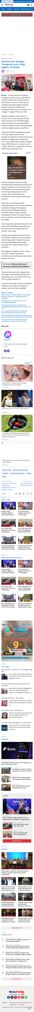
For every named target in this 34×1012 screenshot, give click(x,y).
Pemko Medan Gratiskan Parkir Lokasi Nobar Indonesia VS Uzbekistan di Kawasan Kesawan (18, 960)
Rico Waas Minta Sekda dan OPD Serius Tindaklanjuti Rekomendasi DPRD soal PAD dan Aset (16, 306)
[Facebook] (8, 997)
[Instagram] (18, 997)
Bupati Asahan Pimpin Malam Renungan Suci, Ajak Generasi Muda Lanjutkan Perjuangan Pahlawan (25, 888)
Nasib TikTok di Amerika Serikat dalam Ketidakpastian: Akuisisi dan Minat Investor (8, 485)
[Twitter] (12, 997)
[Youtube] (22, 997)
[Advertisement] (17, 34)
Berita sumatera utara (20, 470)
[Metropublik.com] (9, 4)
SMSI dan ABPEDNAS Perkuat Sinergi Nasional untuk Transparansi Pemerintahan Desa (21, 787)
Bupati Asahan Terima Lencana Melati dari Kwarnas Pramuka (25, 919)
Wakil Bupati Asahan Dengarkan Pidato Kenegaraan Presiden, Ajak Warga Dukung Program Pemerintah (8, 920)
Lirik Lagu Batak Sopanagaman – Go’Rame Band (16, 722)
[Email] (5, 350)
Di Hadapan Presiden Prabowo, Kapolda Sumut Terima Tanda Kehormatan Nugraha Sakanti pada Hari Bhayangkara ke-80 (22, 770)
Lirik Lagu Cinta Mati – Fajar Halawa (12, 698)
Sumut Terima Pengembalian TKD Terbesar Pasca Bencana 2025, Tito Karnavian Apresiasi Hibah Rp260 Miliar (22, 778)
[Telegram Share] (27, 493)
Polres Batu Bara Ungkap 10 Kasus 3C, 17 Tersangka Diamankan (14, 301)
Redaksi (7, 70)
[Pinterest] (15, 997)
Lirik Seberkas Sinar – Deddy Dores (12, 710)
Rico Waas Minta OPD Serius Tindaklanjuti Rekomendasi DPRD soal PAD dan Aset (14, 311)
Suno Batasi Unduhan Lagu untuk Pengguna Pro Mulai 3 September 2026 (16, 763)
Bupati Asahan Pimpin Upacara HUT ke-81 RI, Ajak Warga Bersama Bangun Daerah (8, 888)
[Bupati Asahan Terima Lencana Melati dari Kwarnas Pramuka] (25, 913)
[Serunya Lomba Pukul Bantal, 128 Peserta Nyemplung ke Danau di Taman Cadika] (25, 540)
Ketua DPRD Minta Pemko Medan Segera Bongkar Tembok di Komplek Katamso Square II (18, 973)
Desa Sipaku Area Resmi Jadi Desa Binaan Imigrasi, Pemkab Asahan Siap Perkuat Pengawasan (14, 872)
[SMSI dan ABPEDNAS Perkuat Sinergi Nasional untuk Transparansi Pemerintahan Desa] (6, 787)
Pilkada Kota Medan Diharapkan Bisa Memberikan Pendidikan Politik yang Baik (19, 953)
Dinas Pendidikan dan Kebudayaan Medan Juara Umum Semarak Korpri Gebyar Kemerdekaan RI (16, 316)
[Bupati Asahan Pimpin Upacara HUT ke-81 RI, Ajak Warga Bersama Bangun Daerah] (8, 881)
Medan (29, 473)
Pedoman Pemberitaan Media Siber (20, 1002)
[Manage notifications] (29, 1007)
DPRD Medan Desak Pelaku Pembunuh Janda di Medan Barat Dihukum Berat (18, 947)
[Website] (8, 350)
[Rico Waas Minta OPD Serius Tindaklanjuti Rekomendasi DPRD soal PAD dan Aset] (25, 523)
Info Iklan (21, 1005)
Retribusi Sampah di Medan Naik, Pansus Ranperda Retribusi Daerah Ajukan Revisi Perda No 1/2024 (19, 967)
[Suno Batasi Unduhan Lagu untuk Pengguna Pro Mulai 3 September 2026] (17, 750)
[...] (20, 678)
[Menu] (2, 4)
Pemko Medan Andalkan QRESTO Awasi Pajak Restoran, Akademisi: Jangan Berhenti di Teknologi (15, 296)
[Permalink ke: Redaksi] (2, 71)
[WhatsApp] (25, 997)
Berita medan (6, 470)
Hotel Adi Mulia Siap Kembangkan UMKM (26, 483)
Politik (9, 58)
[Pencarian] (31, 4)
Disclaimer (13, 1005)
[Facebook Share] (16, 493)
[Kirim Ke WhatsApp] (31, 493)
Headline (4, 58)
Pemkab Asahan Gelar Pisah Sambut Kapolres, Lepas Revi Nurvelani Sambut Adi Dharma (25, 904)
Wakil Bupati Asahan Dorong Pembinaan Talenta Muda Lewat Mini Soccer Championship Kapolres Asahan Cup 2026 (8, 904)
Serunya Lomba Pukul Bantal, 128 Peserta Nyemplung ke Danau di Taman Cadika (14, 320)
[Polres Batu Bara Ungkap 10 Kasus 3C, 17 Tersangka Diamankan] (25, 506)
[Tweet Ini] (19, 493)
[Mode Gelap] (28, 4)
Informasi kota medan (17, 473)
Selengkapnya (16, 841)
